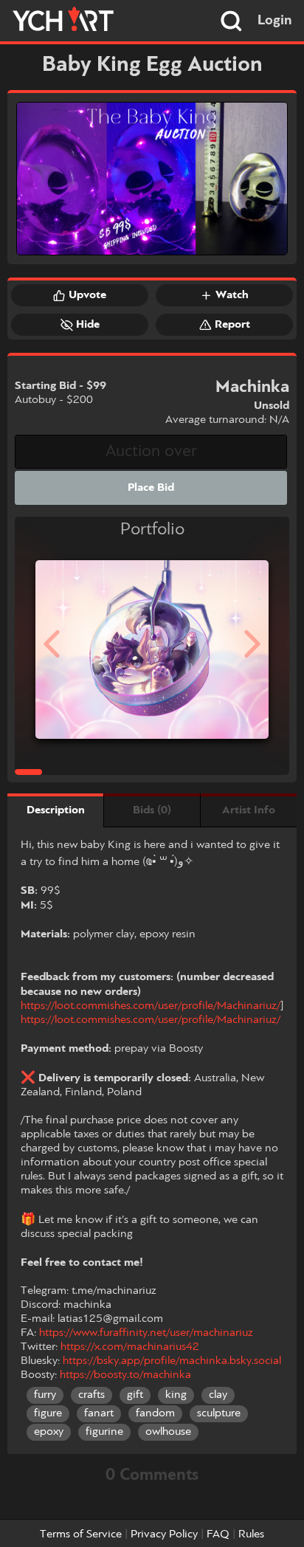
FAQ (218, 1534)
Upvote (87, 295)
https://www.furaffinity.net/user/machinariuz (146, 1333)
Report (232, 325)
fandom (155, 1413)
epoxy (48, 1432)
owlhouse (168, 1432)
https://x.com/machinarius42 (130, 1347)
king (176, 1395)
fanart (99, 1413)
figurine (104, 1432)
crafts (91, 1395)
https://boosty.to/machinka (125, 1375)
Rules (251, 1534)
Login (275, 20)
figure (48, 1413)
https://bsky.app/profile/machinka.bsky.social (172, 1361)
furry (45, 1395)
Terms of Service (81, 1534)
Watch (232, 295)
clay (218, 1395)
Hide (88, 325)
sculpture (219, 1413)
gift (135, 1395)
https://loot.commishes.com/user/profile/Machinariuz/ (150, 1006)
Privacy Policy (164, 1534)
